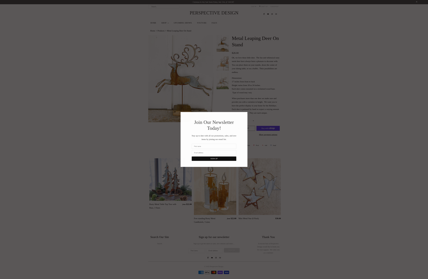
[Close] (245, 114)
